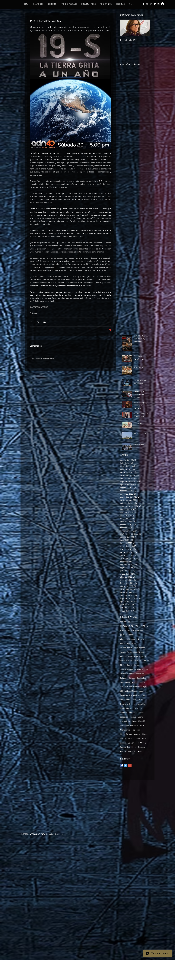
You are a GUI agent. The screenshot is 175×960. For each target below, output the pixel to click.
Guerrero (124, 704)
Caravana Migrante (128, 669)
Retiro (140, 751)
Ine (141, 708)
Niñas (144, 738)
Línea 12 (141, 721)
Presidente (131, 747)
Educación (137, 687)
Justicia (141, 713)
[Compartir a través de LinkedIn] (44, 322)
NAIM (138, 738)
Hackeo (132, 704)
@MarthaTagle (137, 630)
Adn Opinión (143, 639)
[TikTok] (162, 3)
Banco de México (127, 661)
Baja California (140, 656)
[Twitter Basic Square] (125, 765)
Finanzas (124, 695)
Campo (129, 665)
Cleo (146, 669)
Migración (136, 730)
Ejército (146, 687)
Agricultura (131, 643)
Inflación (123, 713)
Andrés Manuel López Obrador (132, 648)
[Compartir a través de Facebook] (31, 322)
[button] (37, 4)
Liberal (140, 717)
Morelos (137, 734)
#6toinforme (125, 622)
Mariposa (134, 726)
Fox (121, 700)
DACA (142, 682)
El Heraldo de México (128, 691)
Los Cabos (132, 721)
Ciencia (140, 669)
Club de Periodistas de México (132, 674)
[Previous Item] (124, 28)
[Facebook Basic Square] (121, 765)
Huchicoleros (125, 708)
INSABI (135, 708)
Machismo (124, 726)
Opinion (123, 743)
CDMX (122, 665)
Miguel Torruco (126, 734)
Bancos (138, 661)
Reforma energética (128, 751)
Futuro (127, 700)
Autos (130, 656)
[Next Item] (146, 28)
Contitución (141, 678)
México (131, 738)
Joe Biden (133, 713)
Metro (141, 726)
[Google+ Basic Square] (130, 765)
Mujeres (123, 738)
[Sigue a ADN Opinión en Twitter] (154, 3)
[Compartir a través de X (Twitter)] (38, 322)
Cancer (137, 665)
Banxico (146, 661)
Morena (145, 734)
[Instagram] (158, 3)
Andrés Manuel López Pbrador (132, 652)
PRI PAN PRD (141, 743)
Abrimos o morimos (128, 639)
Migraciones (125, 730)
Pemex (123, 747)
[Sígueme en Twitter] (147, 3)
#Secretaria (125, 630)
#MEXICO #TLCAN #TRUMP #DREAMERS (135, 626)
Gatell (134, 700)
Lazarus (132, 717)
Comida (132, 678)
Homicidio (141, 704)
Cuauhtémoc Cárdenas (129, 682)
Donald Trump (126, 687)
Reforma (141, 747)
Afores (123, 643)
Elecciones (143, 691)
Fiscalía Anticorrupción (138, 695)
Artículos (33, 313)
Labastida (124, 717)
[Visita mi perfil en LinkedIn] (151, 3)
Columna (123, 678)
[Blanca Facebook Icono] (143, 3)
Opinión (131, 743)
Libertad (123, 721)
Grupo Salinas (143, 700)
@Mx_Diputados (126, 635)
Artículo (123, 656)
